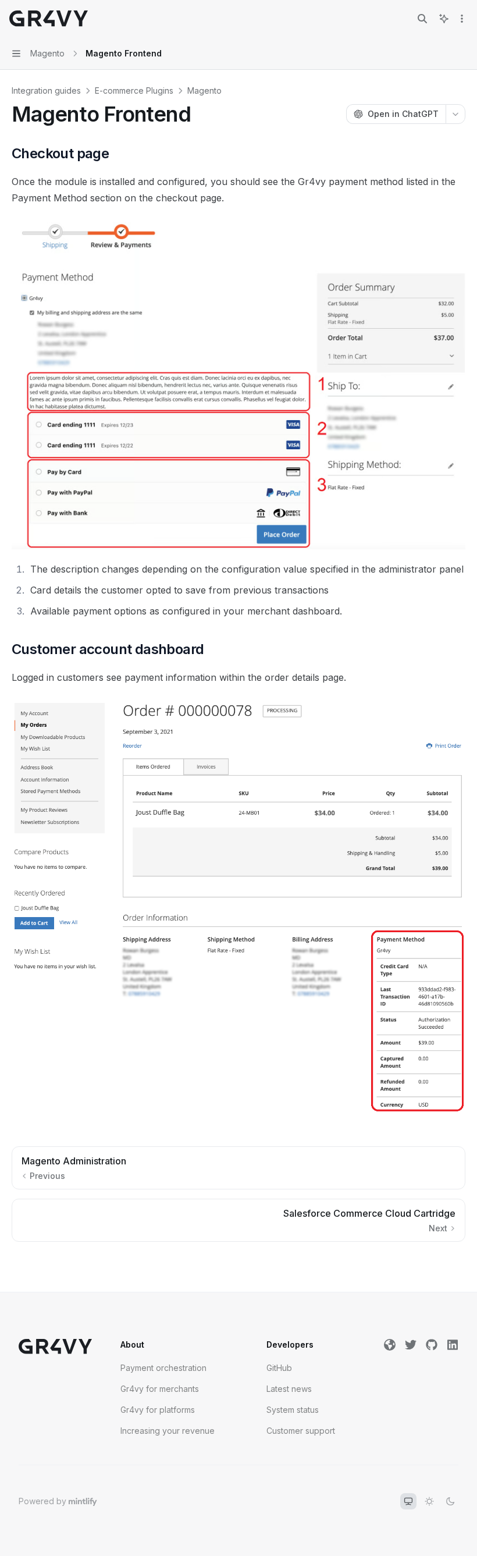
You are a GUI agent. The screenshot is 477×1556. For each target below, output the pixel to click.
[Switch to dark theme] (450, 1501)
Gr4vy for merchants (159, 1389)
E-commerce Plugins (134, 90)
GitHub (279, 1368)
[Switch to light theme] (429, 1501)
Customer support (300, 1431)
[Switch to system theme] (408, 1501)
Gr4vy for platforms (157, 1410)
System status (292, 1410)
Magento (204, 90)
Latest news (289, 1389)
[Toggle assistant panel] (444, 18)
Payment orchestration (163, 1368)
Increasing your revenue (167, 1431)
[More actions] (462, 18)
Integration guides (46, 90)
